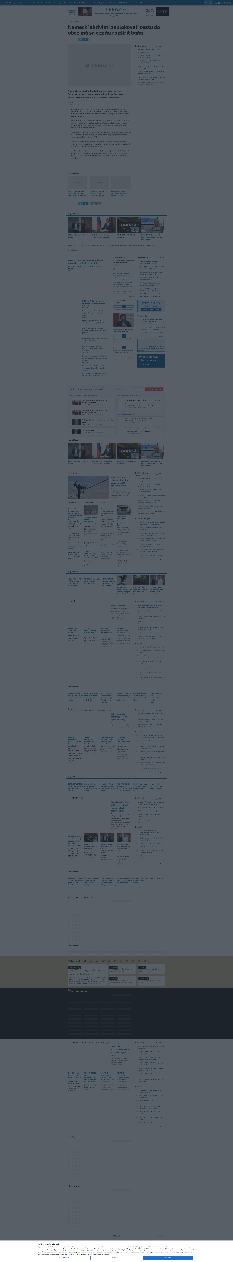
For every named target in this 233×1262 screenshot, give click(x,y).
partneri (46, 1247)
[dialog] (116, 1251)
